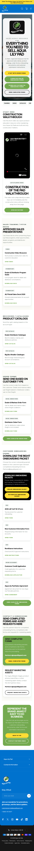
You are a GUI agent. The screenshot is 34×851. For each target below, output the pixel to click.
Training (7, 103)
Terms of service (20, 840)
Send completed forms (17, 92)
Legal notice (17, 843)
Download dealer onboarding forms (17, 79)
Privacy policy (5, 840)
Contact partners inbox (17, 741)
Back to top (17, 735)
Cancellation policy (25, 843)
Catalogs (23, 103)
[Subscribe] (29, 796)
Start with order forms (17, 73)
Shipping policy (28, 840)
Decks (15, 103)
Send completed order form (17, 438)
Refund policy (12, 840)
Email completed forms (17, 661)
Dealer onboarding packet (17, 489)
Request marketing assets (17, 692)
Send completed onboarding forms (17, 603)
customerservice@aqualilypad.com (12, 808)
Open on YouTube (17, 210)
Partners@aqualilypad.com (15, 655)
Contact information (9, 843)
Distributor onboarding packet (17, 495)
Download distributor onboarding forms (17, 86)
